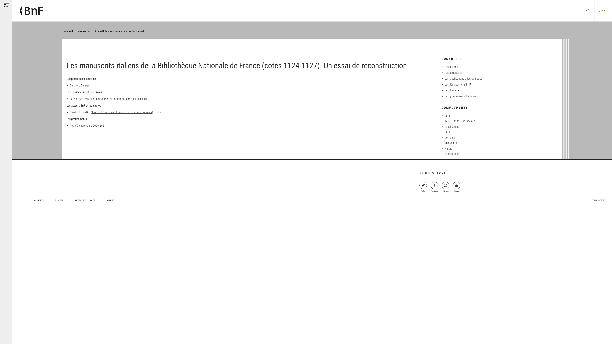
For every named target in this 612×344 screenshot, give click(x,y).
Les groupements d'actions (460, 96)
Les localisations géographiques (463, 78)
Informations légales (85, 200)
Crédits (110, 200)
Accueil (68, 31)
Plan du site (37, 200)
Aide (602, 11)
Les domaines (453, 90)
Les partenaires (453, 73)
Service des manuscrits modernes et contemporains (100, 99)
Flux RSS (59, 200)
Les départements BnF (458, 84)
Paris (448, 132)
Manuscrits (84, 31)
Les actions (451, 67)
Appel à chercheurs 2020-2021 (88, 125)
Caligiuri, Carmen (80, 85)
